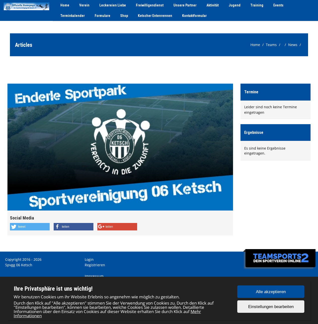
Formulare (102, 16)
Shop (124, 16)
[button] (30, 226)
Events (278, 5)
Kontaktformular (194, 16)
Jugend (234, 5)
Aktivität (212, 5)
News (292, 44)
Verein (84, 5)
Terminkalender (72, 16)
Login (89, 259)
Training (256, 5)
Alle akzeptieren (271, 291)
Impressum (94, 276)
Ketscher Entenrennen (155, 16)
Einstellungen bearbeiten (271, 306)
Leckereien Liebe (112, 5)
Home (64, 5)
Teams (271, 44)
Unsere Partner (185, 5)
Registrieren (95, 265)
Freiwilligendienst (149, 5)
